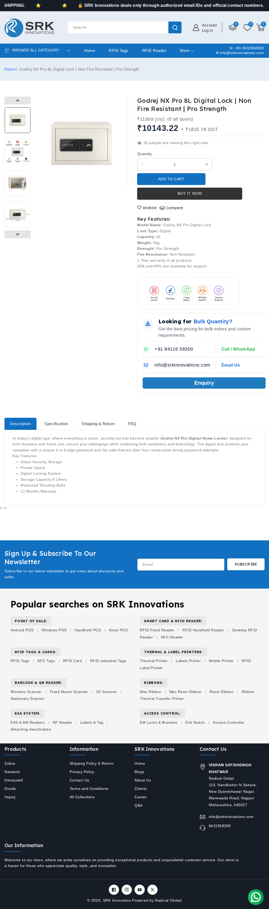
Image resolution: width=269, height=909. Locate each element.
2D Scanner (106, 692)
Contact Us (79, 780)
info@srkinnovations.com (231, 817)
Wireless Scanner (26, 692)
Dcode (10, 788)
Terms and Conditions (89, 788)
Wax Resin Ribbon (185, 692)
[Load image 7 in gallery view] (17, 152)
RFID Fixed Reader (157, 630)
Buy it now (190, 193)
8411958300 (220, 826)
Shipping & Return (98, 423)
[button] (260, 27)
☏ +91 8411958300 (246, 48)
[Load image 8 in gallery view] (17, 183)
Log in (207, 30)
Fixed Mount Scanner (69, 692)
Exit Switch (195, 722)
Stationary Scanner (28, 698)
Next (17, 234)
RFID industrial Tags (108, 661)
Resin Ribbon (222, 692)
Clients (140, 788)
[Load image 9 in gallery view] (17, 215)
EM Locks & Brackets (159, 722)
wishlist (150, 207)
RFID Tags (20, 661)
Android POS (22, 630)
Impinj (9, 797)
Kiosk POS (118, 630)
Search (175, 27)
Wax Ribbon (150, 692)
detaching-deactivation (31, 729)
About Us (142, 780)
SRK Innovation (117, 900)
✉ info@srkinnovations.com (240, 53)
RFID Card (72, 661)
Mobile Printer (221, 661)
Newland (12, 772)
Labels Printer (188, 661)
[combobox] (124, 27)
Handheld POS (88, 630)
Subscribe (246, 564)
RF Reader (63, 722)
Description (20, 423)
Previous (17, 100)
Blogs (139, 772)
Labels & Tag (92, 722)
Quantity (144, 154)
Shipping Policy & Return (92, 763)
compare (174, 207)
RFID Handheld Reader (203, 630)
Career (140, 797)
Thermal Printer (154, 661)
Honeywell (13, 780)
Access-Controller (229, 722)
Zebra (9, 763)
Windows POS (54, 630)
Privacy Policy (82, 772)
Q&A (138, 805)
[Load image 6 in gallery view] (17, 120)
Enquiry (204, 383)
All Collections (82, 797)
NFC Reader (172, 637)
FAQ (132, 423)
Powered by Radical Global (157, 900)
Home (9, 69)
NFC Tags (46, 661)
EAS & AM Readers (28, 722)
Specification (56, 423)
